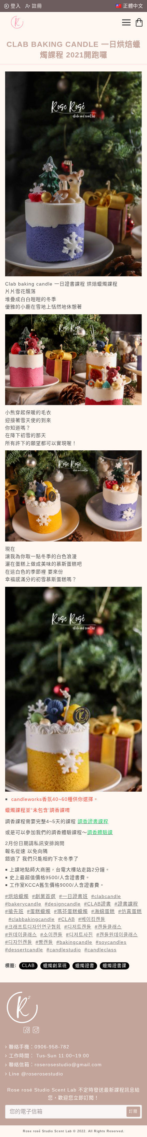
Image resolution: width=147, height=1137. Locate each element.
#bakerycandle (23, 904)
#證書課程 (126, 904)
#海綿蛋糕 (103, 911)
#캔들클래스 (108, 926)
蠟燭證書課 (114, 965)
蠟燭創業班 (55, 965)
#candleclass (100, 949)
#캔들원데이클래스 (117, 934)
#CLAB (66, 919)
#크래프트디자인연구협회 (33, 926)
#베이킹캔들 (91, 919)
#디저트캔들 (77, 926)
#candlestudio (63, 949)
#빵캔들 (44, 942)
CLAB (28, 965)
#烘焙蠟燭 (17, 896)
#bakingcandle (74, 942)
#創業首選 (44, 896)
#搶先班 (14, 911)
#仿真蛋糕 (130, 911)
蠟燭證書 (84, 965)
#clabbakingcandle (32, 919)
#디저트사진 (79, 934)
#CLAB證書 (97, 904)
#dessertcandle (24, 949)
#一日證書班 (73, 896)
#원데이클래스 (21, 934)
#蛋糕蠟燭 (39, 911)
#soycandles (111, 942)
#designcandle (63, 904)
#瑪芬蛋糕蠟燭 (71, 911)
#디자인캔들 (18, 942)
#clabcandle (106, 896)
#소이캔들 (51, 934)
